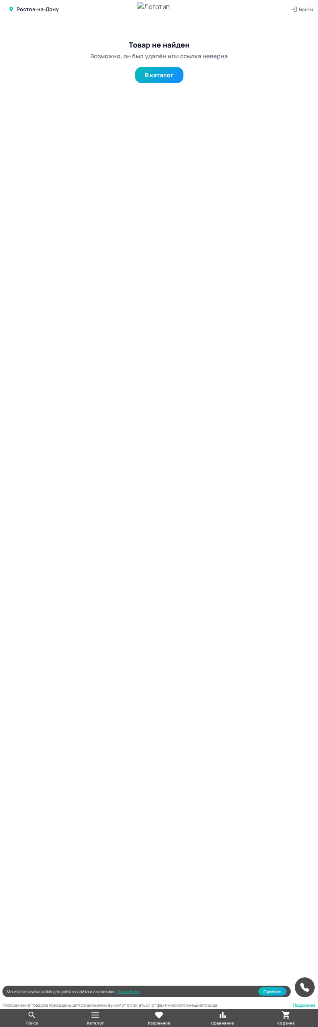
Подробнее (128, 991)
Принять (272, 991)
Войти (306, 9)
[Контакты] (305, 987)
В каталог (159, 75)
